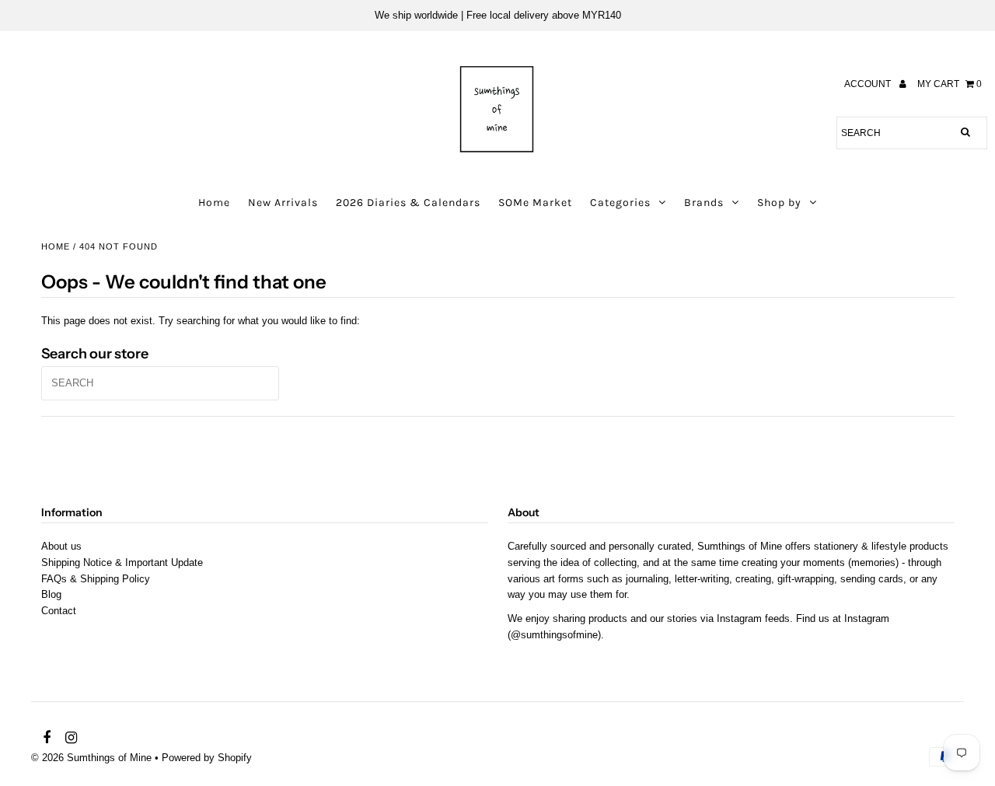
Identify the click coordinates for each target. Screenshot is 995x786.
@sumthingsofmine (554, 635)
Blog (51, 594)
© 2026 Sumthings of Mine (91, 757)
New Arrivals (283, 202)
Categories (620, 202)
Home (214, 202)
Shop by (779, 202)
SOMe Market (535, 202)
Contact (58, 611)
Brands (704, 202)
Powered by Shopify (207, 757)
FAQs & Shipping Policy (95, 579)
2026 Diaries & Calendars (408, 202)
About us (61, 546)
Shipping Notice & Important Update (122, 562)
